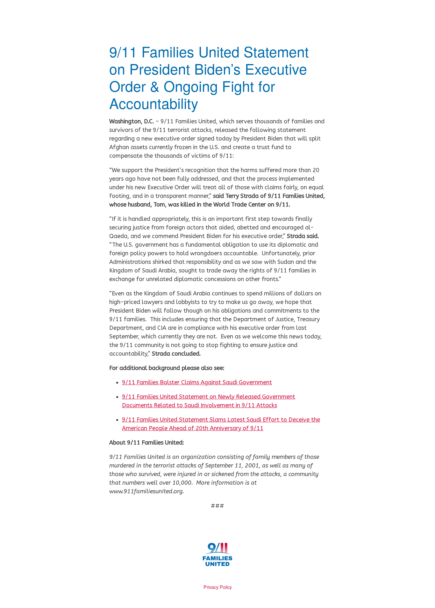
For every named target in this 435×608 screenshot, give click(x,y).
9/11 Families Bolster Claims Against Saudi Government (197, 382)
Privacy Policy (217, 586)
